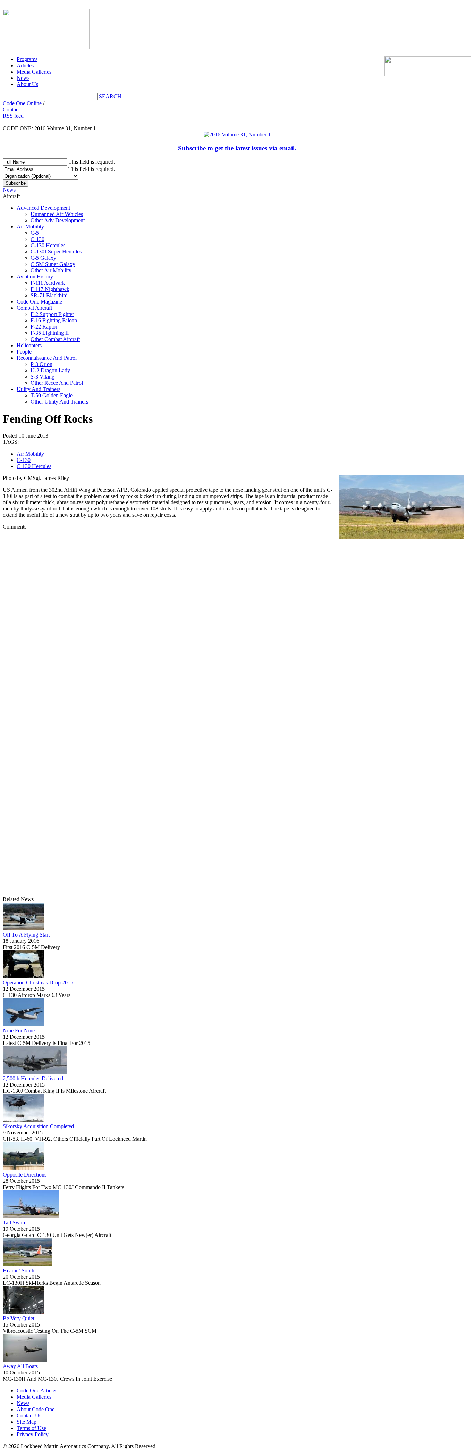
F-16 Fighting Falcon (54, 320)
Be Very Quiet (18, 1318)
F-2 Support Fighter (52, 314)
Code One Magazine (39, 302)
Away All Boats (20, 1366)
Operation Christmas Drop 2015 (38, 983)
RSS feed (13, 116)
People (24, 352)
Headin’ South (18, 1270)
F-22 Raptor (44, 327)
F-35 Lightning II (50, 333)
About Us (27, 84)
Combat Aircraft (34, 308)
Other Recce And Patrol (57, 383)
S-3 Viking (42, 377)
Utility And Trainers (38, 389)
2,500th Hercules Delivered (33, 1078)
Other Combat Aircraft (55, 339)
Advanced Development (43, 208)
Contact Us (29, 1416)
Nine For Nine (19, 1030)
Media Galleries (34, 72)
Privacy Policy (33, 1434)
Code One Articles (37, 1391)
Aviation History (35, 277)
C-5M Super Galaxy (53, 264)
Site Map (26, 1422)
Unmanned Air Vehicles (57, 214)
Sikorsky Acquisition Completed (38, 1126)
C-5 (35, 233)
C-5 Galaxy (43, 258)
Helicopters (29, 345)
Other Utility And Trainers (59, 402)
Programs (27, 59)
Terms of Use (31, 1428)
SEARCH (110, 96)
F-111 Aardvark (48, 283)
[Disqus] (237, 629)
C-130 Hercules (48, 245)
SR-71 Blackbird (49, 295)
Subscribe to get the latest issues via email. (237, 148)
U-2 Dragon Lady (50, 370)
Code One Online (22, 103)
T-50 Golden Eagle (52, 395)
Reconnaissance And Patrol (47, 358)
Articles (25, 65)
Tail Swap (14, 1222)
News (23, 78)
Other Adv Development (58, 220)
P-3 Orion (41, 364)
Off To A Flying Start (26, 935)
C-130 (37, 239)
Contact (11, 110)
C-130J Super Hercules (56, 252)
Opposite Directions (24, 1175)
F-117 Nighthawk (50, 289)
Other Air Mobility (51, 270)
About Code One (35, 1409)
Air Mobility (30, 227)
